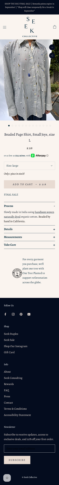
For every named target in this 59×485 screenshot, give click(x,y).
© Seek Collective (29, 477)
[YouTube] (29, 314)
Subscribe (17, 460)
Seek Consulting (13, 378)
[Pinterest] (21, 314)
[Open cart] (54, 27)
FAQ (6, 390)
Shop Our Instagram (15, 346)
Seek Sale (9, 340)
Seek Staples (11, 334)
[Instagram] (13, 314)
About (7, 372)
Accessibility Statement (17, 415)
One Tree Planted (32, 273)
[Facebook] (5, 314)
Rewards (9, 384)
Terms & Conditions (15, 409)
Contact (8, 403)
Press (7, 396)
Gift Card (9, 352)
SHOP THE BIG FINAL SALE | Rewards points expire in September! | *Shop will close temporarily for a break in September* (29, 7)
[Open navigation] (4, 27)
